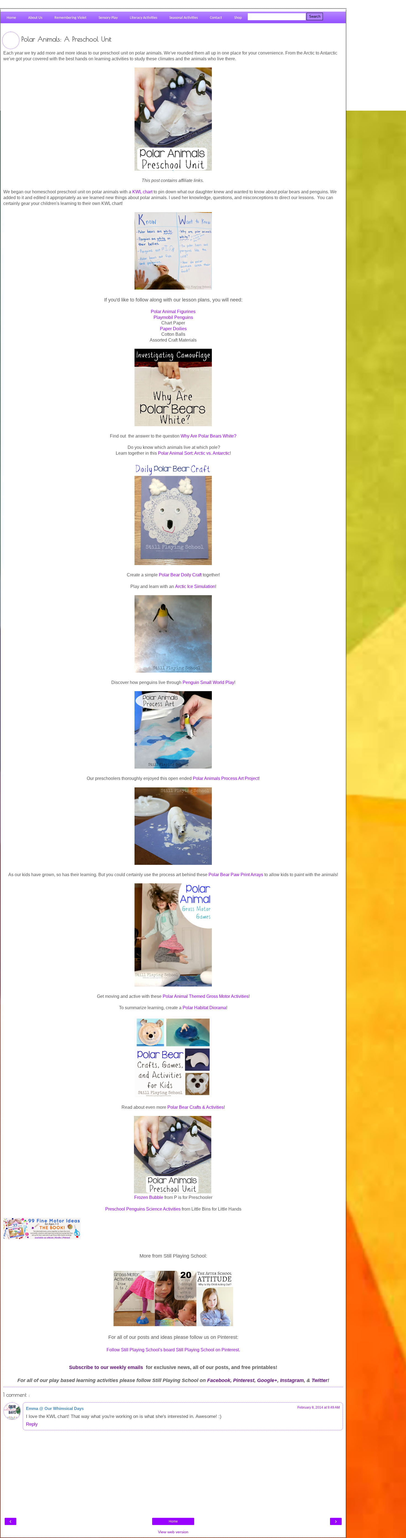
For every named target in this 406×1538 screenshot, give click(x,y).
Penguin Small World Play (208, 682)
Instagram (292, 1380)
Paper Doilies (173, 328)
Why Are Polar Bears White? (208, 436)
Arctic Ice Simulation (195, 586)
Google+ (267, 1380)
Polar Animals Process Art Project (226, 778)
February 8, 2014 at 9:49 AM (318, 1407)
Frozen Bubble (148, 1197)
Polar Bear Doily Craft (180, 574)
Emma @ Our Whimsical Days (55, 1408)
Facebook (218, 1380)
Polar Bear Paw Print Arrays (236, 874)
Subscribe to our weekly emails (106, 1367)
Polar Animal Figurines (173, 311)
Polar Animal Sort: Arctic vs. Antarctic (194, 453)
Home (173, 1521)
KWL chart (142, 191)
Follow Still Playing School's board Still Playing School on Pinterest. (173, 1349)
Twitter (320, 1380)
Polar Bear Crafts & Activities (195, 1107)
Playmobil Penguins (173, 317)
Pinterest (243, 1380)
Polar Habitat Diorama (204, 1007)
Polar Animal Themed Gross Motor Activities (206, 996)
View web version (173, 1532)
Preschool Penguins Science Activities (143, 1209)
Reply (32, 1424)
